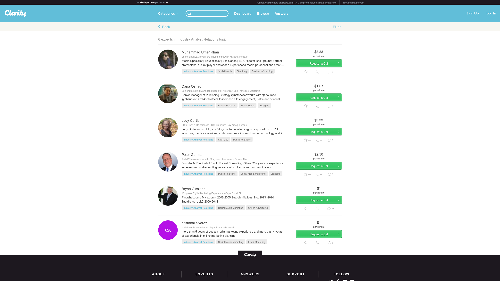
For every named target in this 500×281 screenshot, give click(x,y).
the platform (150, 1)
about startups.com (353, 2)
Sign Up (472, 13)
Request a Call (319, 63)
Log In (491, 13)
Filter (337, 26)
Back (166, 26)
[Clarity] (250, 254)
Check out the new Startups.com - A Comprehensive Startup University (297, 2)
